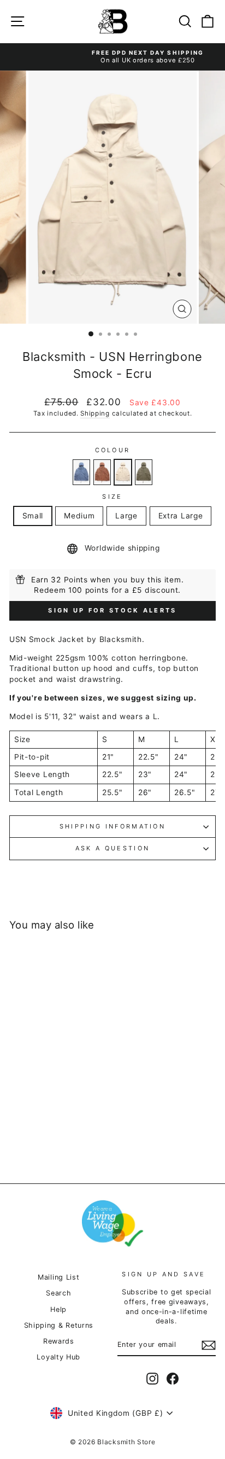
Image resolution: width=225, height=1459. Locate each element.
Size (112, 496)
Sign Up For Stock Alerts (112, 610)
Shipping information (112, 826)
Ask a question (112, 848)
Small (32, 515)
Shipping (95, 413)
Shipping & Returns (58, 1325)
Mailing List (58, 1277)
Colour (113, 450)
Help (58, 1309)
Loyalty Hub (58, 1357)
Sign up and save (163, 1274)
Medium (79, 515)
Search (58, 1293)
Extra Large (180, 515)
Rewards (58, 1341)
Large (126, 515)
